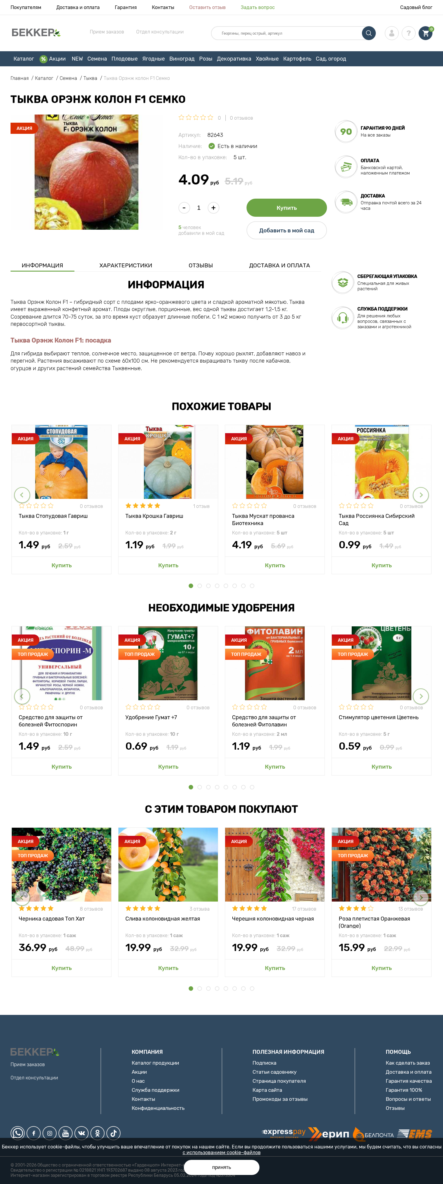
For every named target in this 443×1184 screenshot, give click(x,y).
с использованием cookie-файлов (222, 1152)
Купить (287, 207)
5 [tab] (226, 586)
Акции (57, 58)
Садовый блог (416, 7)
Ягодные (153, 58)
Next (421, 495)
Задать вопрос (258, 7)
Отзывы (201, 265)
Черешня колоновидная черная (273, 918)
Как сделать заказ (408, 1063)
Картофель (297, 58)
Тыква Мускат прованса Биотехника (263, 519)
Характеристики (125, 265)
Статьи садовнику (275, 1072)
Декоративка (234, 58)
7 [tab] (243, 586)
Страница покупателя (279, 1081)
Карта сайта (267, 1090)
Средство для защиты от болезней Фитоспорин (51, 720)
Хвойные (267, 58)
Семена (97, 58)
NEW (77, 58)
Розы (205, 58)
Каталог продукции (155, 1063)
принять (221, 1167)
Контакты (163, 7)
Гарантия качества (409, 1081)
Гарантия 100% (404, 1090)
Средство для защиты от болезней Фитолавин (264, 720)
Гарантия (126, 7)
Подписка (264, 1063)
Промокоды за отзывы (280, 1099)
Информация (42, 265)
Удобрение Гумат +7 (151, 717)
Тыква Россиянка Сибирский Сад (377, 519)
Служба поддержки (155, 1090)
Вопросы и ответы (408, 1099)
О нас (138, 1081)
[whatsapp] (18, 1133)
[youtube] (65, 1133)
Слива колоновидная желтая (162, 918)
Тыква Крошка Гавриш (154, 516)
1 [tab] (191, 586)
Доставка (373, 196)
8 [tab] (252, 586)
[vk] (81, 1133)
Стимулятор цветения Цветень (379, 717)
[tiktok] (113, 1133)
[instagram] (49, 1133)
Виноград (182, 58)
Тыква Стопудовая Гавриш (53, 516)
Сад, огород (331, 58)
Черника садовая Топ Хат (52, 918)
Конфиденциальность (158, 1108)
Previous (22, 495)
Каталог (24, 58)
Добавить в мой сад (286, 230)
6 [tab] (234, 586)
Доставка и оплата (78, 7)
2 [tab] (199, 586)
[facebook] (34, 1133)
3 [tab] (208, 586)
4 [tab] (217, 586)
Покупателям (26, 7)
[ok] (97, 1133)
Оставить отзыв (207, 7)
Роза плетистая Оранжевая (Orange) (374, 921)
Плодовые (125, 58)
